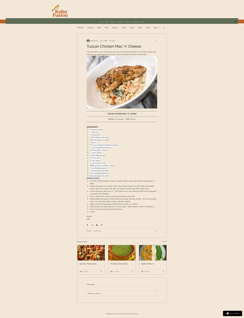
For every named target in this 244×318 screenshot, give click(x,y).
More (156, 28)
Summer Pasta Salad (88, 264)
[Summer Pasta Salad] (91, 252)
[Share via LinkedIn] (97, 225)
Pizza (148, 28)
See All (164, 241)
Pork (106, 28)
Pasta (124, 28)
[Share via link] (101, 225)
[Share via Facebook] (87, 225)
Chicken (90, 28)
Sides (140, 28)
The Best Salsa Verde (119, 264)
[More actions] (156, 41)
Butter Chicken (147, 264)
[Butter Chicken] (153, 252)
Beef (99, 28)
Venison (115, 28)
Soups (132, 28)
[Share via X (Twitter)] (92, 225)
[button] (164, 27)
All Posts (80, 28)
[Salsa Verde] (122, 252)
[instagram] (235, 22)
